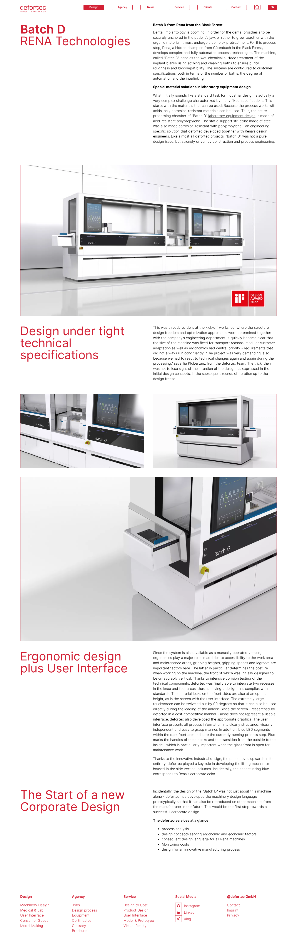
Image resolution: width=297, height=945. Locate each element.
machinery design (226, 796)
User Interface (32, 915)
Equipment (81, 915)
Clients (208, 7)
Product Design (135, 910)
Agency (122, 7)
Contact (236, 7)
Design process (84, 910)
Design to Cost (135, 905)
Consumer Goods (34, 920)
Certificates (81, 920)
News (150, 7)
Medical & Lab (31, 910)
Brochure (79, 931)
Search (257, 7)
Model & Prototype (138, 920)
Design (93, 7)
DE (272, 14)
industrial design (207, 759)
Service (179, 7)
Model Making (31, 926)
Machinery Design (34, 905)
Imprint (233, 910)
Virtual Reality (135, 926)
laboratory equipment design (231, 116)
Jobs (76, 905)
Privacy (233, 915)
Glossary (79, 926)
